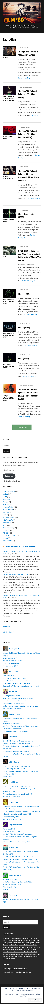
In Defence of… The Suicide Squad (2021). (17, 683)
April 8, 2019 (24, 290)
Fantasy (38, 943)
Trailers (5, 538)
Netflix (14, 952)
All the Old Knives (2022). (11, 879)
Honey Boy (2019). (9, 791)
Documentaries (8, 510)
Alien (29, 938)
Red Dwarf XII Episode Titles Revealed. (15, 731)
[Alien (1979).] (9, 358)
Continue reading (25, 78)
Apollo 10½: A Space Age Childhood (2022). (17, 882)
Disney (29, 943)
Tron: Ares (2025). (9, 676)
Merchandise (7, 523)
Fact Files (6, 512)
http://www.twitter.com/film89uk (17, 969)
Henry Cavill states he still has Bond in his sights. (19, 698)
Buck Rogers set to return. (11, 696)
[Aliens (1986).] (9, 327)
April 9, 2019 (24, 247)
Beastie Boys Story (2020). (12, 831)
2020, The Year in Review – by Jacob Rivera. (17, 786)
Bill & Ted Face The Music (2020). (14, 703)
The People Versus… (9, 535)
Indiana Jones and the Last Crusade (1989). (17, 814)
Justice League (25, 947)
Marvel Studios (7, 952)
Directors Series (9, 97)
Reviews (5, 139)
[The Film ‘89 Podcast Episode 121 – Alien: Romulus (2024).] (9, 130)
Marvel (19, 949)
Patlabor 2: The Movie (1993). (12, 661)
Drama (33, 943)
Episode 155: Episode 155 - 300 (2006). (16, 574)
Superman (16, 956)
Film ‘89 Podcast (8, 99)
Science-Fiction (7, 954)
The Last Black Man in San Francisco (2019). (17, 794)
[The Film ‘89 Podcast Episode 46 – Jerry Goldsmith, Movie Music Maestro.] (9, 170)
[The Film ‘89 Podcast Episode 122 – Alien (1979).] (9, 90)
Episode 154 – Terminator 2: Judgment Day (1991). (20, 859)
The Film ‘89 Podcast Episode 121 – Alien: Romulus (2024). (27, 134)
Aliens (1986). (24, 327)
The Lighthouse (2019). (10, 666)
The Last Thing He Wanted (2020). (14, 769)
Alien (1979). (23, 358)
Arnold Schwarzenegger (10, 940)
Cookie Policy (22, 996)
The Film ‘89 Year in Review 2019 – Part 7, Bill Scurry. (20, 771)
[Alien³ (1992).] (9, 293)
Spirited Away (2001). (10, 658)
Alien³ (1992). (24, 294)
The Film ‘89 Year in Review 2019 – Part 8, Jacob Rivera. (21, 789)
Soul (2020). (7, 890)
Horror (29, 945)
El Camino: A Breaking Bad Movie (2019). (16, 842)
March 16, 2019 (25, 354)
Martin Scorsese (12, 949)
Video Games (7, 541)
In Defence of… (8, 520)
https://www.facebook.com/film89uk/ (20, 972)
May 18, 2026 (24, 47)
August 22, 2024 (25, 127)
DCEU (25, 943)
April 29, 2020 (24, 167)
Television (6, 533)
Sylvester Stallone (24, 956)
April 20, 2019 (24, 210)
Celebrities (6, 499)
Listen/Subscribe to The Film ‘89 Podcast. (22, 547)
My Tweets (6, 626)
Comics (5, 502)
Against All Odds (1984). (11, 817)
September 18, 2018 (26, 385)
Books (5, 497)
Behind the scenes (9, 491)
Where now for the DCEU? (11, 723)
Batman (25, 940)
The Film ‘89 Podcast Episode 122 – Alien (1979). (27, 94)
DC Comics (19, 943)
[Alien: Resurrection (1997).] (9, 213)
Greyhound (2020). (9, 829)
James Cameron (16, 947)
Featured (5, 945)
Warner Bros (11, 958)
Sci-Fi (35, 952)
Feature (5, 57)
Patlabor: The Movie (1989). (12, 663)
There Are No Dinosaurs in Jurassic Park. (16, 681)
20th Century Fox (8, 938)
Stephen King (36, 954)
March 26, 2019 (25, 323)
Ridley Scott (30, 952)
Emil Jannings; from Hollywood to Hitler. (16, 751)
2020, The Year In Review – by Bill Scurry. (16, 766)
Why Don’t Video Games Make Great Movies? (18, 834)
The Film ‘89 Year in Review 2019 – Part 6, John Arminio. (21, 811)
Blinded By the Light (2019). (12, 819)
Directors (6, 504)
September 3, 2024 (26, 87)
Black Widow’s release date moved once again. (18, 701)
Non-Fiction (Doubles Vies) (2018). (14, 796)
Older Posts (23, 427)
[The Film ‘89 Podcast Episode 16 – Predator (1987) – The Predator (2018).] (9, 388)
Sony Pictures (16, 954)
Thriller (5, 958)
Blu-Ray (5, 494)
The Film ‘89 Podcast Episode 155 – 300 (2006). (18, 857)
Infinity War (34, 945)
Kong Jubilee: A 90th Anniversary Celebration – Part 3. (21, 686)
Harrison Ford (23, 945)
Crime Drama (12, 943)
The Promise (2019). (9, 774)
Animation (34, 938)
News (5, 257)
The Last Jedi (34, 956)
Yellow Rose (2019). (9, 887)
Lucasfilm (33, 947)
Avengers (20, 940)
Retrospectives (8, 100)
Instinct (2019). (8, 776)
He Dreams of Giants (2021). (12, 884)
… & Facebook (8, 632)
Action (15, 938)
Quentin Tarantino (21, 952)
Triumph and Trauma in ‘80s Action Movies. (17, 743)
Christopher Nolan (34, 940)
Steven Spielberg (8, 956)
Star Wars (29, 954)
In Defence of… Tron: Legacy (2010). (15, 678)
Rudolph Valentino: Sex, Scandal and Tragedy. (18, 741)
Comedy (5, 943)
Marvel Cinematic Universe (29, 949)
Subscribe (9, 476)
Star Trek (23, 954)
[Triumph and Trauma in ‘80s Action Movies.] (9, 51)
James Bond (7, 947)
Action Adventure (22, 938)
